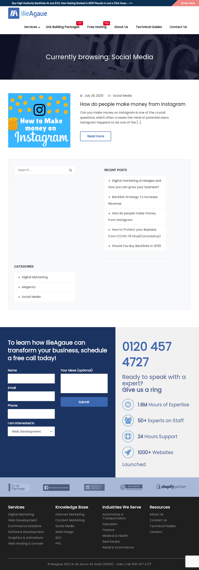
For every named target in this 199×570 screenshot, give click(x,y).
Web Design (64, 532)
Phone (12, 405)
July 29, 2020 (93, 95)
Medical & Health (115, 536)
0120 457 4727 (147, 354)
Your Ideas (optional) (77, 370)
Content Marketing (70, 520)
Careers (156, 532)
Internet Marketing (69, 514)
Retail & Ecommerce (118, 547)
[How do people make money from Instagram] (39, 120)
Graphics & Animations (25, 537)
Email (12, 388)
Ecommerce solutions (24, 526)
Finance (108, 530)
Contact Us (158, 520)
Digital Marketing (35, 277)
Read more (95, 136)
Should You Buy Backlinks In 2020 (136, 246)
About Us (156, 514)
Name (12, 370)
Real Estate (111, 541)
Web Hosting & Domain (25, 543)
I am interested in (21, 423)
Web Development (22, 520)
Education (110, 524)
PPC (58, 543)
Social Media (122, 95)
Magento (29, 287)
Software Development (26, 532)
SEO (58, 537)
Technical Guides (163, 526)
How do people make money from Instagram (133, 104)
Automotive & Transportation (114, 516)
